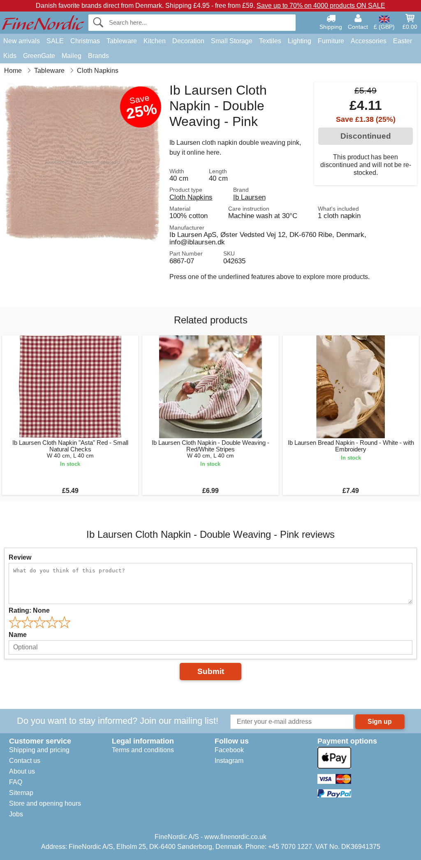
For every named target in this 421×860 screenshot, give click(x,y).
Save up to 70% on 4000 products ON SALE (321, 5)
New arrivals (21, 40)
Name (18, 634)
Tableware (121, 40)
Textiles (270, 40)
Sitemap (21, 792)
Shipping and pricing (39, 749)
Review (20, 557)
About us (22, 771)
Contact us (24, 760)
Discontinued (365, 136)
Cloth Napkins (191, 197)
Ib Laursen (249, 197)
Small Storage (231, 40)
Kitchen (154, 40)
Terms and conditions (143, 749)
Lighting (299, 40)
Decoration (188, 40)
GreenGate (39, 55)
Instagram (229, 760)
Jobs (16, 814)
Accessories (368, 40)
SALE (55, 40)
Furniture (331, 40)
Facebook (229, 749)
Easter (402, 40)
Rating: (29, 610)
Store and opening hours (45, 803)
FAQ (15, 782)
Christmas (85, 40)
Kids (9, 55)
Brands (98, 55)
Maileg (71, 55)
